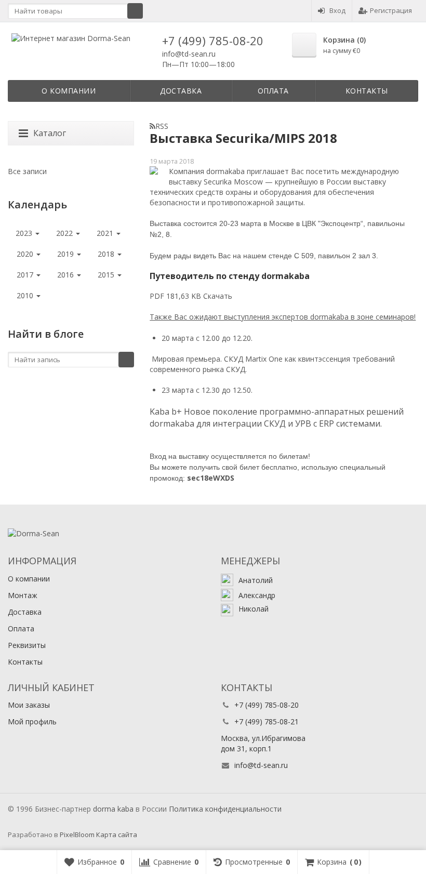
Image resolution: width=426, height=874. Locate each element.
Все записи (27, 171)
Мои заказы (29, 705)
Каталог (49, 133)
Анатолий (255, 580)
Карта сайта (116, 834)
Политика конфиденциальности (225, 809)
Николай (253, 609)
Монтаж (22, 595)
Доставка (181, 91)
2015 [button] (107, 275)
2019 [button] (66, 254)
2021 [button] (106, 233)
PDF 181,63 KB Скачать (191, 296)
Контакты (366, 91)
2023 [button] (25, 233)
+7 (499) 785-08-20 (212, 40)
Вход (337, 10)
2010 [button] (26, 295)
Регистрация (391, 10)
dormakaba (113, 809)
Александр (256, 595)
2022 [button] (65, 233)
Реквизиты (27, 645)
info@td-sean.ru (189, 54)
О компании (69, 91)
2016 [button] (66, 275)
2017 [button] (26, 275)
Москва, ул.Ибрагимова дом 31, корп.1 (263, 743)
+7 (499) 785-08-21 (266, 721)
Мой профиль (32, 721)
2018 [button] (107, 254)
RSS (161, 126)
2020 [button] (26, 254)
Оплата (273, 91)
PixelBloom (77, 834)
